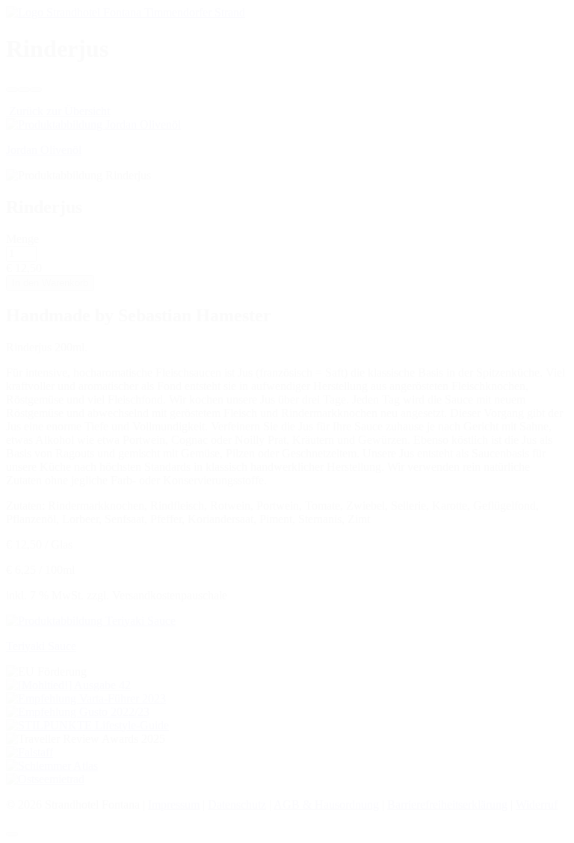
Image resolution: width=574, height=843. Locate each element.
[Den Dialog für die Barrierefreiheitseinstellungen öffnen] (12, 834)
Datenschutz (237, 804)
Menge (22, 238)
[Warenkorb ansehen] (36, 89)
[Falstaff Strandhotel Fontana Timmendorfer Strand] (29, 752)
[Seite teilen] (24, 89)
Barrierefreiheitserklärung (447, 804)
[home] (125, 12)
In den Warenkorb (50, 282)
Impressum (174, 804)
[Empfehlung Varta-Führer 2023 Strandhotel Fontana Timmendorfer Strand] (86, 698)
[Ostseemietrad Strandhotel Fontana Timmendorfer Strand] (45, 779)
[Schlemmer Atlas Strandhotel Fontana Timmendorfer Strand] (52, 765)
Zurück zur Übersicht (58, 111)
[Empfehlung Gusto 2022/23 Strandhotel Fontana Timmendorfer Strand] (77, 711)
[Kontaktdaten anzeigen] (12, 89)
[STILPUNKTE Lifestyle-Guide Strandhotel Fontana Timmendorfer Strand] (87, 725)
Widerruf (537, 804)
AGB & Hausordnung (326, 804)
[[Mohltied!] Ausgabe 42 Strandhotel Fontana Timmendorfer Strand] (68, 685)
